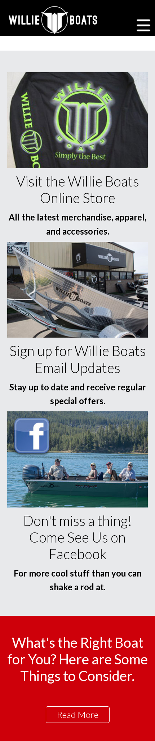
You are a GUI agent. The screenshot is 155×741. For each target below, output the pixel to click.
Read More (77, 714)
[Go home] (54, 20)
